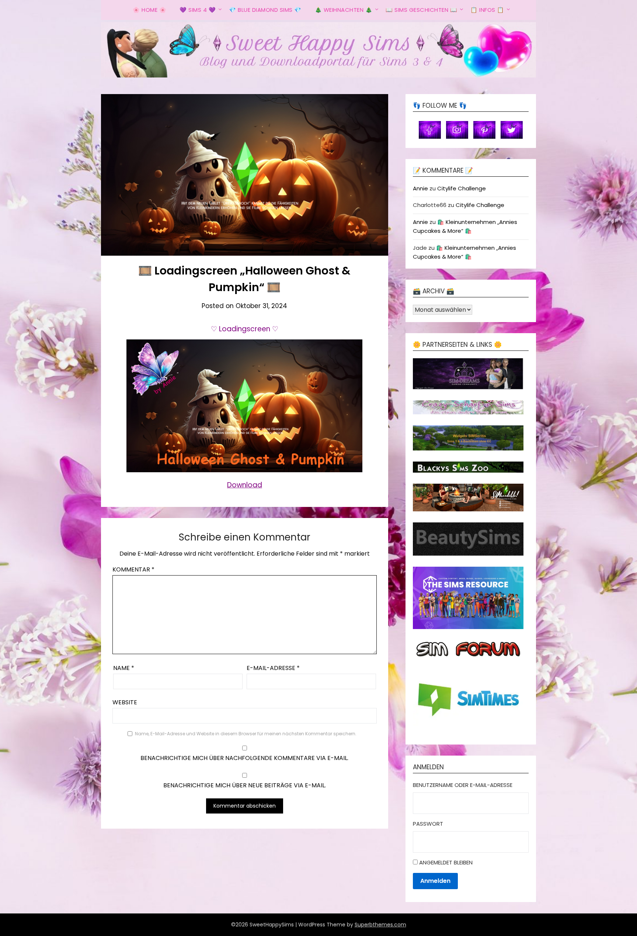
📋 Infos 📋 (487, 10)
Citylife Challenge (461, 188)
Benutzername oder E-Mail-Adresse (462, 785)
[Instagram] (457, 129)
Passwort (428, 824)
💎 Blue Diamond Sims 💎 (265, 10)
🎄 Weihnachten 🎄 (344, 10)
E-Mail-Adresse (273, 668)
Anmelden (435, 881)
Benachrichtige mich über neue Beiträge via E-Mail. (244, 785)
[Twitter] (512, 129)
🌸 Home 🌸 (149, 10)
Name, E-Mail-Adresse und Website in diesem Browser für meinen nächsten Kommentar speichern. (245, 734)
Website (124, 702)
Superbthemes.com (380, 924)
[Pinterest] (484, 129)
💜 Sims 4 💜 (198, 10)
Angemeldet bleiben (446, 862)
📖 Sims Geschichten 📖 (421, 10)
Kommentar (133, 569)
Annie (420, 188)
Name (123, 668)
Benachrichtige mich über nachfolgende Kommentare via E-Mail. (244, 758)
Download (244, 485)
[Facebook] (430, 129)
